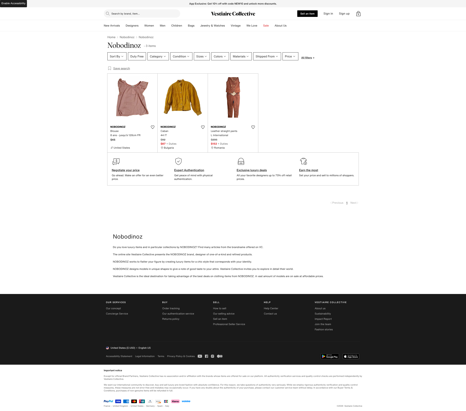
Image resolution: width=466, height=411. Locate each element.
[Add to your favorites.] (152, 127)
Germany (150, 406)
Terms (160, 356)
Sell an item (307, 13)
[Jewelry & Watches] (227, 25)
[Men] (168, 25)
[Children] (184, 25)
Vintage (235, 26)
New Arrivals (112, 26)
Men (162, 26)
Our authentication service (178, 314)
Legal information (145, 356)
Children (176, 26)
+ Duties (171, 144)
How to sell (219, 308)
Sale (266, 26)
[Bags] (197, 25)
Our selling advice (223, 314)
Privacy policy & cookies (181, 356)
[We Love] (260, 25)
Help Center (271, 308)
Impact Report (323, 319)
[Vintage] (243, 25)
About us (320, 308)
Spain (160, 406)
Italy (167, 406)
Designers (132, 26)
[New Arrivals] (122, 25)
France (107, 406)
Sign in (328, 13)
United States (137, 406)
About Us (281, 26)
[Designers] (141, 25)
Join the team (323, 324)
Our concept (113, 308)
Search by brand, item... (125, 13)
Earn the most (308, 170)
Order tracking (171, 308)
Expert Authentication (189, 170)
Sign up (344, 13)
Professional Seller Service (229, 324)
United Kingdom (120, 406)
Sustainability (323, 314)
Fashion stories (324, 329)
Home (111, 37)
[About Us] (289, 25)
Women (149, 26)
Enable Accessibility (13, 3)
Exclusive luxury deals (252, 170)
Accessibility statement (119, 356)
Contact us (270, 314)
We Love (251, 26)
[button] (358, 13)
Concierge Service (117, 314)
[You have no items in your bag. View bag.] (358, 13)
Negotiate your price (126, 170)
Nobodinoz (127, 37)
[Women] (156, 25)
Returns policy (170, 319)
